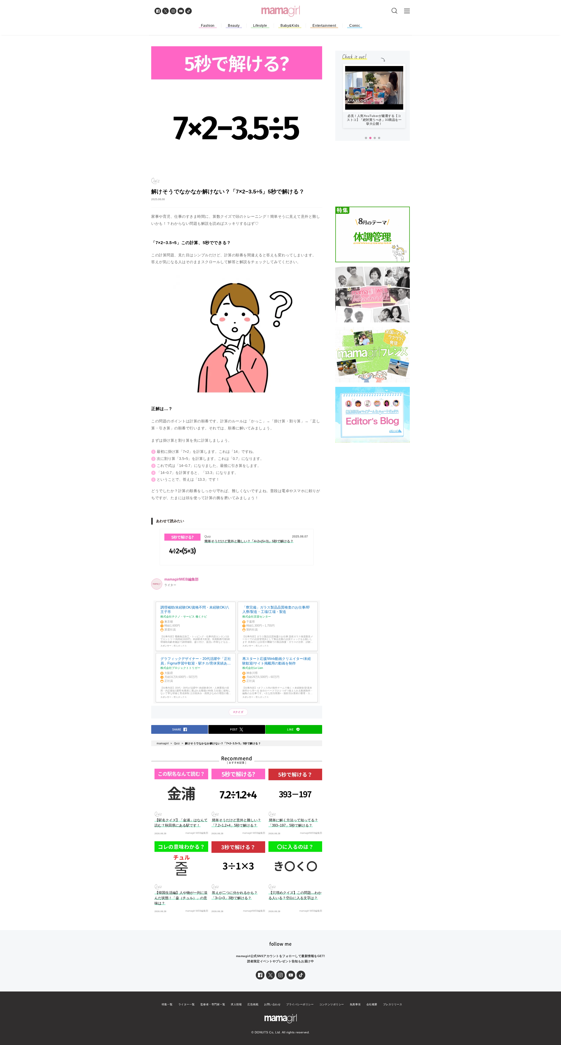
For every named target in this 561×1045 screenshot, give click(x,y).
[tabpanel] (374, 96)
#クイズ (238, 712)
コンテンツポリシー (331, 1004)
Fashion (208, 25)
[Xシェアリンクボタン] (270, 975)
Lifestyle (260, 25)
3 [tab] (374, 138)
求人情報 (236, 1004)
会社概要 (371, 1004)
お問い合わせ (272, 1004)
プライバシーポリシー (300, 1004)
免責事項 (355, 1004)
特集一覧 (167, 1004)
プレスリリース (392, 1004)
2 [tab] (370, 138)
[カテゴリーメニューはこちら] (407, 11)
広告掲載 (252, 1004)
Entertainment (324, 25)
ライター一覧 (186, 1004)
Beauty (234, 25)
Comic (354, 25)
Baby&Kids (289, 25)
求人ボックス (180, 646)
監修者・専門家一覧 (213, 1004)
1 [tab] (365, 138)
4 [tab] (379, 138)
